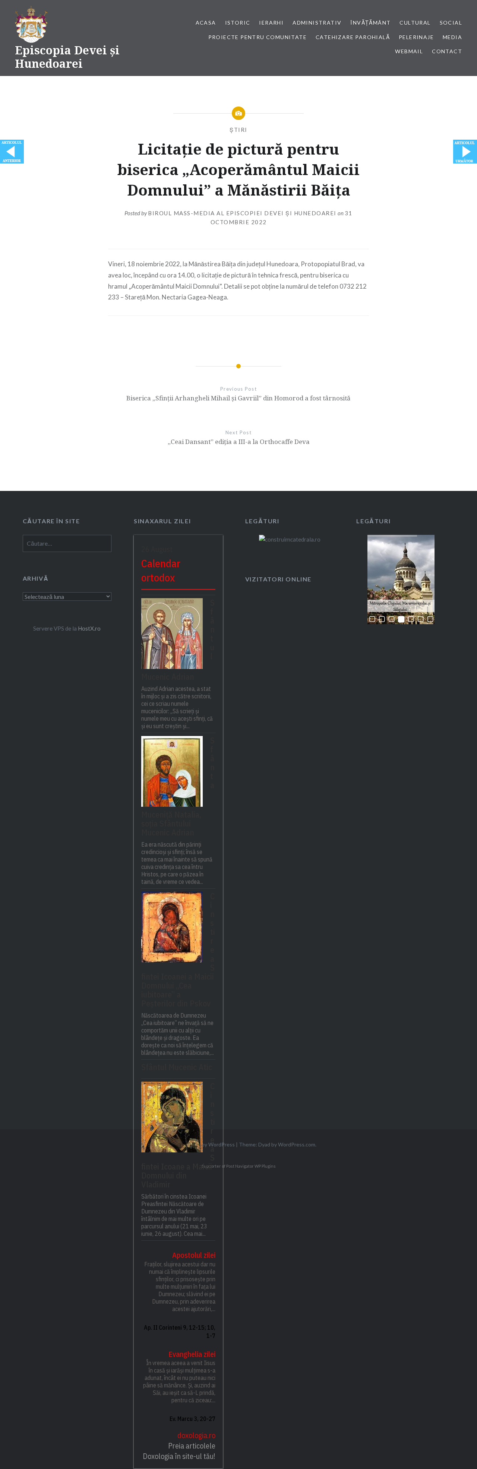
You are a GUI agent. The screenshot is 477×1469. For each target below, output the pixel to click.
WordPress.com (296, 1144)
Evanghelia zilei (191, 1354)
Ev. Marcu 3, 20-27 (192, 1418)
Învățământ (370, 22)
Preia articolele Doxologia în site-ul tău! (179, 1451)
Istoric (237, 22)
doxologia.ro (196, 1435)
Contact (447, 51)
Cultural (414, 22)
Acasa (206, 22)
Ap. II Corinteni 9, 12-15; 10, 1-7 (179, 1331)
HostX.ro (89, 628)
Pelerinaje (416, 37)
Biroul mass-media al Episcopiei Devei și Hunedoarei (242, 213)
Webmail (409, 51)
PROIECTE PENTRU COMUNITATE (257, 37)
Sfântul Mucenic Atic (176, 1067)
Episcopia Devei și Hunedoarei (67, 56)
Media (452, 37)
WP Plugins (265, 1166)
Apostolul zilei (193, 1255)
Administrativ (317, 22)
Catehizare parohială (353, 37)
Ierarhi (271, 22)
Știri (238, 129)
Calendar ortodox (160, 570)
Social (451, 22)
